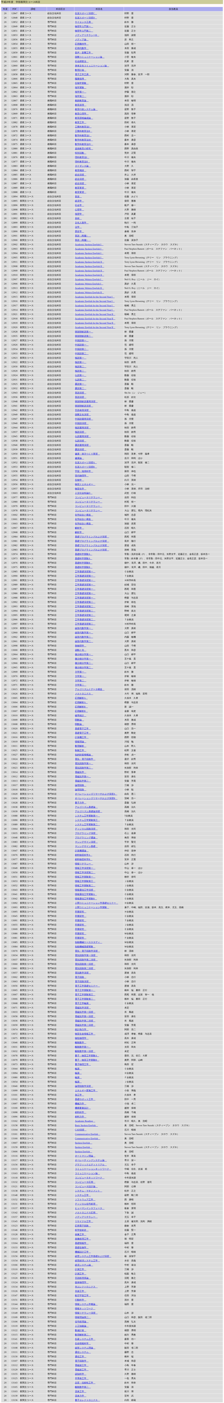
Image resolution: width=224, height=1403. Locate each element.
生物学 (79, 480)
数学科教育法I (83, 135)
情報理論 (80, 741)
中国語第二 (82, 349)
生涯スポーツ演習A (86, 462)
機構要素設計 (83, 1108)
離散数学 (80, 1042)
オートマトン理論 (85, 1156)
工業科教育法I (83, 126)
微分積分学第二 (84, 663)
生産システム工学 (85, 1339)
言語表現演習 (83, 410)
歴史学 (79, 231)
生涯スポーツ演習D (86, 17)
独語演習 (80, 432)
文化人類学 (82, 222)
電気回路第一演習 (85, 964)
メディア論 (82, 39)
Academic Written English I (89, 279)
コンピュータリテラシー (88, 497)
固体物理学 (82, 1282)
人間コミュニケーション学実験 (92, 907)
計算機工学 (82, 737)
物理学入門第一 (84, 26)
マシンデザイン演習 (86, 842)
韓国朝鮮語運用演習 (86, 401)
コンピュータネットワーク (89, 1177)
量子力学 (80, 802)
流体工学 (80, 1391)
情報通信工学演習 (85, 890)
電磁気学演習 (83, 1007)
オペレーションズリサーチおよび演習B (96, 798)
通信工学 (80, 1356)
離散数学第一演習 (85, 1051)
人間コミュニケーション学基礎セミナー (96, 903)
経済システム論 (84, 1265)
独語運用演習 (83, 427)
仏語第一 (80, 375)
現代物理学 (82, 475)
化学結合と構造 (84, 515)
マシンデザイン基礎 (86, 846)
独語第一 (80, 358)
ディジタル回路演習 (86, 829)
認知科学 (80, 1374)
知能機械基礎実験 (85, 946)
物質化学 (80, 488)
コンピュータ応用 (85, 1182)
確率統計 (80, 715)
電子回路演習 (83, 981)
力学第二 (80, 680)
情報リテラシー (84, 863)
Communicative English (87, 1134)
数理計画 (80, 70)
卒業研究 (80, 911)
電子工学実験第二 (85, 999)
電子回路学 (82, 1361)
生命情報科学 (83, 1343)
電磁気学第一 (83, 776)
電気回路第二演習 (85, 968)
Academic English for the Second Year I (95, 296)
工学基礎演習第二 (85, 602)
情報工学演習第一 (85, 868)
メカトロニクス (84, 693)
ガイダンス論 (83, 166)
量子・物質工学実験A (87, 1055)
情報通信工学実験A (86, 894)
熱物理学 (80, 645)
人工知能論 (82, 1326)
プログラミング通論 (86, 837)
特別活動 (80, 153)
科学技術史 (82, 1230)
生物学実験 (82, 83)
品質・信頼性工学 (85, 1382)
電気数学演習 (83, 972)
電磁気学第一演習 (85, 1012)
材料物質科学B (83, 859)
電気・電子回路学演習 (87, 951)
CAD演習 (80, 1129)
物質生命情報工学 (85, 1033)
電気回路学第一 (84, 763)
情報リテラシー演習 (86, 1313)
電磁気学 (80, 772)
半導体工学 (82, 1378)
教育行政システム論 (86, 109)
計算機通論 (82, 850)
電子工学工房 (83, 74)
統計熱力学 (82, 1029)
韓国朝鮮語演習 (84, 406)
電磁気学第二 (83, 781)
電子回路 (80, 977)
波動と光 (80, 650)
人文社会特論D (83, 493)
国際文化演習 (83, 414)
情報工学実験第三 (85, 881)
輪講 (78, 1068)
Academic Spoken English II (89, 262)
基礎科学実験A (83, 554)
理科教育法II (82, 161)
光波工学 (80, 1291)
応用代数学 (82, 48)
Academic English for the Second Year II (95, 314)
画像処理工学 (83, 1238)
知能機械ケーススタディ (88, 942)
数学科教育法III (84, 140)
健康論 (79, 458)
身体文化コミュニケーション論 (92, 65)
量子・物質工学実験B (87, 1060)
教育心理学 (82, 113)
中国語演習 (82, 423)
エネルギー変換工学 (86, 1090)
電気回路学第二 (84, 767)
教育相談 (80, 170)
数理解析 (80, 746)
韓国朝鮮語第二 (84, 336)
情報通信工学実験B (86, 898)
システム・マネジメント (88, 1190)
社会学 (79, 205)
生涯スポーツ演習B (86, 467)
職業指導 (80, 78)
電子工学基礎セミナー (87, 986)
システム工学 (83, 1195)
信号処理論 (82, 1321)
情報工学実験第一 (85, 877)
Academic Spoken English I (89, 244)
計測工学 (80, 1269)
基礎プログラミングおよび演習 (92, 536)
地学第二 (80, 96)
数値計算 (80, 1330)
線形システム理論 (85, 1347)
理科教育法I (82, 157)
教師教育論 (82, 100)
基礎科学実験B (83, 563)
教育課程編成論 (84, 118)
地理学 (79, 214)
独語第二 (80, 366)
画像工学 (80, 1234)
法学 (78, 227)
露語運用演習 (83, 445)
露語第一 (80, 384)
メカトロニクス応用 (86, 1212)
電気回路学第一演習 (86, 955)
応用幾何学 (82, 44)
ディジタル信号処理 (86, 1204)
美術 (78, 218)
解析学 (79, 528)
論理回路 (80, 785)
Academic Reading (85, 1121)
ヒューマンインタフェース (89, 1208)
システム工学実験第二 (87, 824)
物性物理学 (82, 1038)
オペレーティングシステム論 (91, 1160)
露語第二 (80, 388)
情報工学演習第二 (85, 872)
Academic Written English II (89, 288)
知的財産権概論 (84, 754)
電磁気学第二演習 (85, 1020)
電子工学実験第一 (85, 990)
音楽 (78, 196)
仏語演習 (80, 440)
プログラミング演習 (86, 833)
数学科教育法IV (84, 144)
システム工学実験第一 (87, 815)
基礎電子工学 (83, 728)
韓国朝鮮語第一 (84, 331)
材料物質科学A (83, 855)
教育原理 (80, 105)
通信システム (83, 1352)
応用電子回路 (83, 1225)
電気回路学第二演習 (86, 959)
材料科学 (80, 1112)
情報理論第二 (83, 1317)
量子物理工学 (83, 1064)
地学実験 (80, 87)
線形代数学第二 (84, 637)
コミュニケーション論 (87, 1173)
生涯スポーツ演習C (86, 13)
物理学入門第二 (84, 30)
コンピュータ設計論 (86, 1186)
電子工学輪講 (83, 1003)
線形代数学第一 (84, 628)
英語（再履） (83, 235)
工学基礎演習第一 (85, 571)
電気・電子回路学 (85, 759)
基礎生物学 (82, 1247)
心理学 (79, 209)
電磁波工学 (82, 1365)
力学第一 (80, 672)
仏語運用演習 (83, 436)
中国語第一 (82, 340)
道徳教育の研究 (84, 148)
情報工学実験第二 (85, 885)
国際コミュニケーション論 (89, 57)
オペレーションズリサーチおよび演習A (96, 794)
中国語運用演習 (84, 419)
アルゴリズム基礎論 (86, 807)
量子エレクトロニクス (87, 1400)
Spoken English (83, 1143)
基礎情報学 (82, 1243)
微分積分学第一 (84, 654)
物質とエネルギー (85, 484)
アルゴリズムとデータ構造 (89, 689)
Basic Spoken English (86, 1125)
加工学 (79, 1095)
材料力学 (80, 1116)
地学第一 (80, 92)
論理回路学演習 (84, 1086)
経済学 (79, 201)
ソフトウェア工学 (85, 1199)
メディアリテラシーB (87, 35)
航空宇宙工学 (83, 1295)
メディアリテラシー (86, 1217)
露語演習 (80, 449)
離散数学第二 (83, 1387)
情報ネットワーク (85, 1308)
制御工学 (80, 750)
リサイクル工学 (84, 1221)
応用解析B (81, 706)
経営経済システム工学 (87, 1260)
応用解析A (81, 698)
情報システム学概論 (86, 1304)
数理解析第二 (83, 1334)
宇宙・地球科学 (84, 471)
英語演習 (80, 392)
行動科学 (80, 1300)
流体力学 (80, 1395)
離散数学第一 (83, 1047)
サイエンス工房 (84, 22)
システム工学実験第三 (87, 820)
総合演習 (80, 174)
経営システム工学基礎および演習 (93, 1256)
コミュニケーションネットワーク (93, 1169)
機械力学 (80, 1103)
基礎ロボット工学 (85, 1099)
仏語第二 (80, 379)
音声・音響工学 (84, 52)
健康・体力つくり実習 (87, 453)
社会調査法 (82, 61)
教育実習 (80, 187)
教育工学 (80, 122)
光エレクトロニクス (86, 1286)
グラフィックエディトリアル (91, 1164)
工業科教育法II (83, 131)
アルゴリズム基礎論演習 (88, 811)
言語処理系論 (83, 1278)
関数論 (79, 720)
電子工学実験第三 (85, 994)
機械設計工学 (83, 1252)
